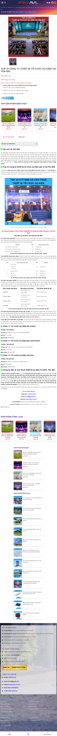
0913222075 (12, 677)
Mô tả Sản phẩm (8, 137)
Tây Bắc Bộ (10, 7)
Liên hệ (3, 701)
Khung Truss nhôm (33, 709)
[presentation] (3, 119)
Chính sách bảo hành (6, 709)
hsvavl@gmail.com (13, 681)
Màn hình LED (32, 704)
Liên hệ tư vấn (7, 98)
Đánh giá (21, 137)
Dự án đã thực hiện (33, 718)
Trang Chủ (3, 7)
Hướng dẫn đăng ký (6, 706)
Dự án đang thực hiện (34, 720)
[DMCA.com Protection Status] (14, 668)
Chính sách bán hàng (6, 711)
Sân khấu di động (32, 706)
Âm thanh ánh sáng (33, 701)
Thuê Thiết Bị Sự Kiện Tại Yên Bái (23, 7)
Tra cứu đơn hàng (5, 704)
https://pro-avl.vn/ (31, 399)
